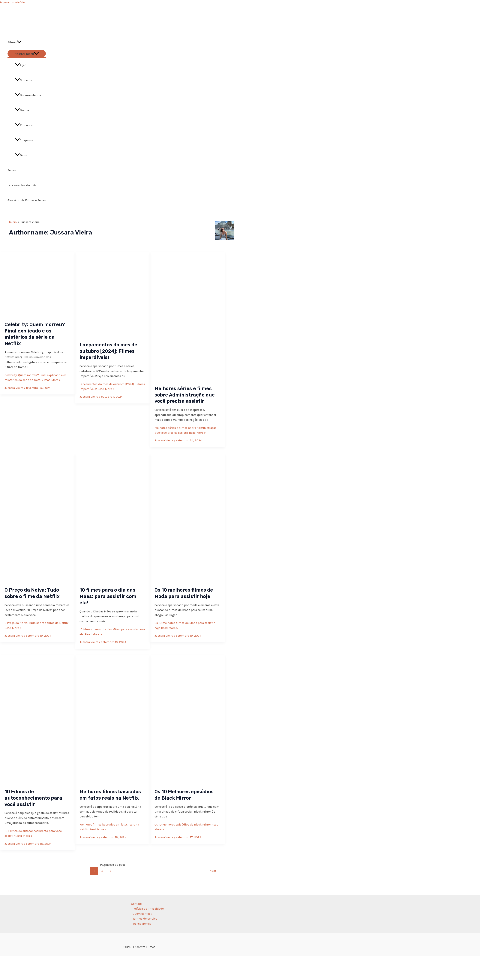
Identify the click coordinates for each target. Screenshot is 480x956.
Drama (24, 110)
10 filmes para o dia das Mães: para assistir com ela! (108, 596)
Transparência (142, 923)
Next (214, 870)
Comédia (26, 80)
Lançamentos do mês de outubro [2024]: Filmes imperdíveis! (108, 351)
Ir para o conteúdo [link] (12, 2)
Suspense (26, 140)
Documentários (30, 95)
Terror (24, 155)
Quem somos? (142, 913)
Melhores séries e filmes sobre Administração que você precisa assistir (184, 395)
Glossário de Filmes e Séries (27, 200)
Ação (23, 65)
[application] (19, 42)
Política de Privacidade (148, 908)
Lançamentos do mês (22, 185)
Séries (12, 170)
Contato (136, 903)
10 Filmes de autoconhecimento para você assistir (33, 798)
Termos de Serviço (145, 918)
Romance (26, 125)
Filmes (12, 42)
